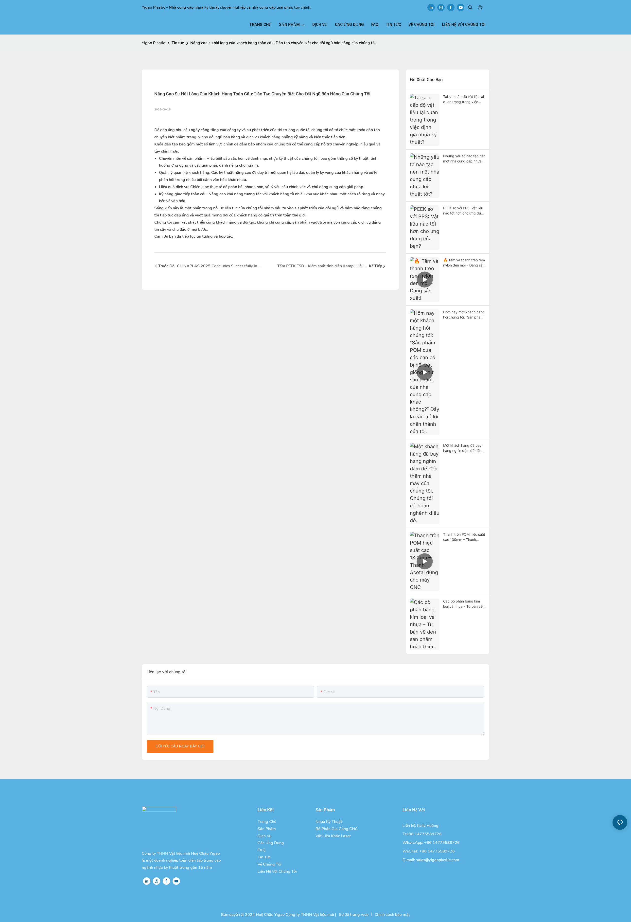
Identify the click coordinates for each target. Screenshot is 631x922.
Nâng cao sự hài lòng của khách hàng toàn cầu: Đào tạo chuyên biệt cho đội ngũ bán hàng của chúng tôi (283, 43)
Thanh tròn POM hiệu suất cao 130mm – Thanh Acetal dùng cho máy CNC (464, 537)
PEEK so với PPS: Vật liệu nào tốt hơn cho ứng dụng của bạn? (464, 211)
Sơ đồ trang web (353, 914)
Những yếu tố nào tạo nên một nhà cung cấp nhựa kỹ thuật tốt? (464, 159)
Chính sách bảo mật (392, 914)
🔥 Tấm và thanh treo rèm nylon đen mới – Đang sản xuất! (464, 263)
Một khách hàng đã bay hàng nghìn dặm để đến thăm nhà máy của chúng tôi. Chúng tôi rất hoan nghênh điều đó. (463, 448)
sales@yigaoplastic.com (437, 860)
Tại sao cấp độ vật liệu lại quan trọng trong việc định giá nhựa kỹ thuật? (463, 99)
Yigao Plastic (153, 43)
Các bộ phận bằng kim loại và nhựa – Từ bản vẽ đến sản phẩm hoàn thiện (463, 604)
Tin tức (178, 43)
